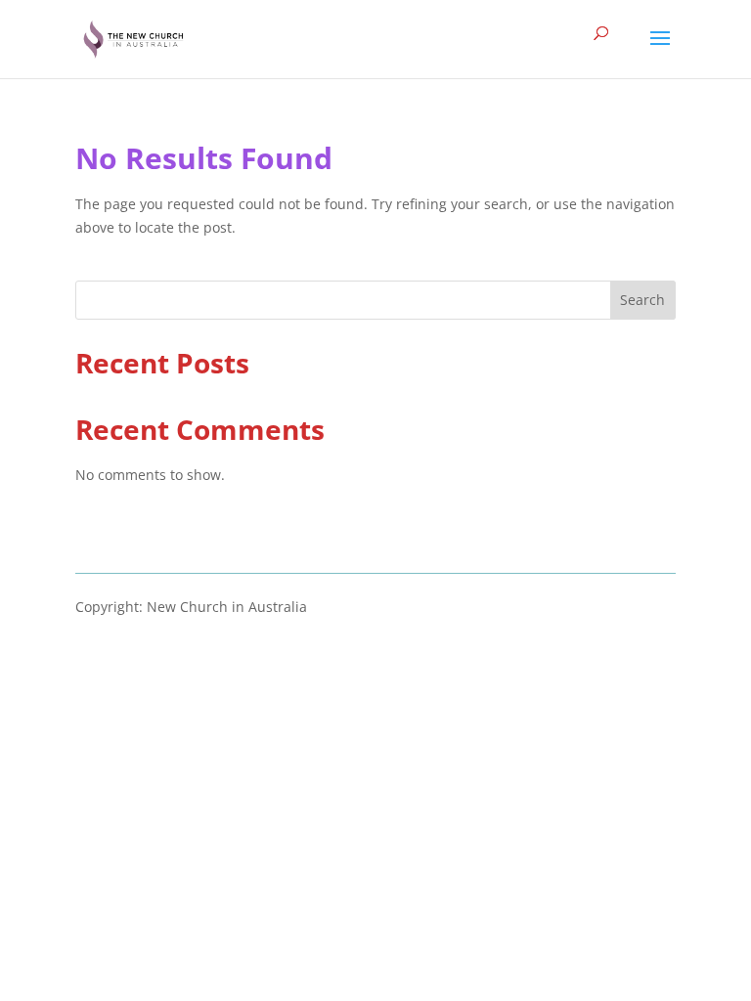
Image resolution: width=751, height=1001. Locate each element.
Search (642, 299)
